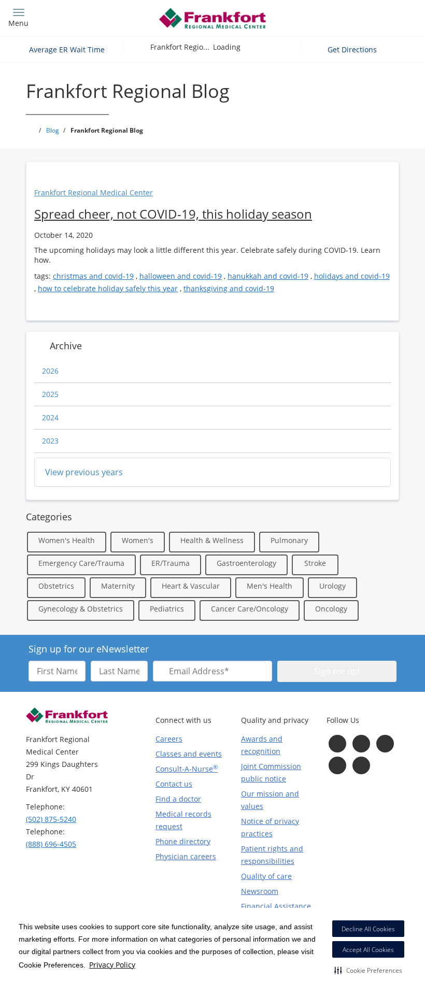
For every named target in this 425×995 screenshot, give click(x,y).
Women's (137, 540)
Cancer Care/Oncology (249, 609)
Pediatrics (167, 609)
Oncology (331, 609)
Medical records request (183, 820)
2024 (50, 417)
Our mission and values (270, 800)
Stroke (315, 563)
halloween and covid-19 (180, 276)
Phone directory (182, 841)
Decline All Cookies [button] (368, 929)
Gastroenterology (246, 563)
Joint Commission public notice (271, 772)
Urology (332, 586)
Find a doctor (178, 799)
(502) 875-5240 (51, 819)
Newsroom (259, 891)
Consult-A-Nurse (186, 768)
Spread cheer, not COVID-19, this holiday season (173, 213)
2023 (50, 441)
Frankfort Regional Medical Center (93, 192)
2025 (50, 394)
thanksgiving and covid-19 (228, 288)
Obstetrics (56, 586)
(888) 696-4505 (51, 844)
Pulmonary (289, 540)
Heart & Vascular (191, 586)
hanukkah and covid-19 (268, 276)
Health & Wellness (212, 540)
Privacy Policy (112, 965)
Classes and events (188, 754)
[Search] (366, 16)
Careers (168, 739)
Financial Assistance (276, 906)
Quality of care (266, 876)
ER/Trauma (170, 563)
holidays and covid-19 (352, 276)
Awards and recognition (261, 745)
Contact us (173, 784)
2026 (50, 371)
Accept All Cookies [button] (368, 949)
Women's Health (66, 540)
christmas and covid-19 (93, 276)
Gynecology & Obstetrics (80, 609)
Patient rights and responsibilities (272, 855)
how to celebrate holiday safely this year (108, 288)
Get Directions (353, 49)
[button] (368, 970)
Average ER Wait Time (67, 49)
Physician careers (185, 856)
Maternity (118, 586)
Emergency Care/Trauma (81, 563)
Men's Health (269, 586)
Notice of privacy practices (270, 827)
